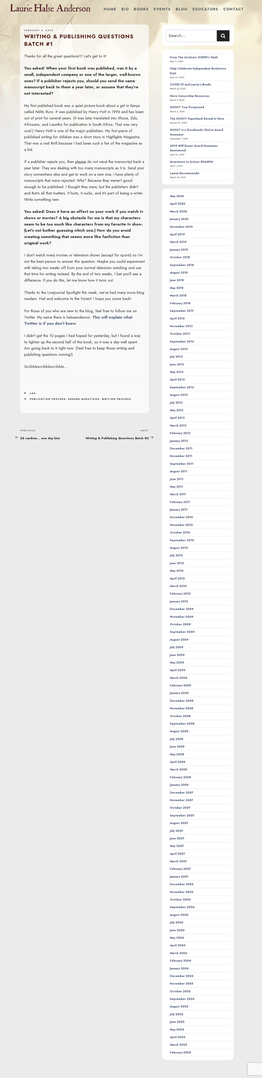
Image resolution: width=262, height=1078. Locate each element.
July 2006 (176, 922)
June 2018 (177, 280)
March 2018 (178, 295)
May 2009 (177, 662)
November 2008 (181, 708)
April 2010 (177, 578)
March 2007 (178, 861)
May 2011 (176, 487)
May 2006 (177, 938)
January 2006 (179, 968)
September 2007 (182, 815)
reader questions (83, 399)
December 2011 (181, 448)
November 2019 (181, 227)
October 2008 (180, 716)
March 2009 (178, 678)
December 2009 (182, 609)
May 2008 (177, 754)
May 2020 (177, 196)
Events (162, 9)
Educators (205, 9)
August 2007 (179, 823)
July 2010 (176, 555)
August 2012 (179, 395)
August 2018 (179, 273)
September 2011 (181, 464)
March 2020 (178, 211)
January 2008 (179, 785)
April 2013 (177, 379)
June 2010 (177, 563)
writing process (116, 399)
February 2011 (180, 502)
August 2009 (179, 640)
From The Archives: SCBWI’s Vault (194, 57)
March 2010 (178, 586)
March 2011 (178, 494)
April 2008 (177, 762)
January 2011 (178, 510)
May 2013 (176, 372)
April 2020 (177, 204)
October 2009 (180, 624)
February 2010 (180, 594)
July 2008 (176, 739)
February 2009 (180, 685)
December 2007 (181, 793)
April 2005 (177, 1037)
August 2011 (178, 471)
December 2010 (181, 517)
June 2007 (177, 838)
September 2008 (182, 724)
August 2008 (179, 731)
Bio (125, 9)
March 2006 (178, 953)
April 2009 (177, 670)
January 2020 (179, 219)
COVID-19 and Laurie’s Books (190, 84)
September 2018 (182, 265)
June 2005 (177, 1022)
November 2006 (181, 892)
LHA (33, 393)
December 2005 (181, 976)
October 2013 (180, 334)
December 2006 (182, 884)
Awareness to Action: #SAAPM (191, 162)
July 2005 (176, 1014)
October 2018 (180, 257)
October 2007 (180, 808)
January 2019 (179, 250)
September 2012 (182, 387)
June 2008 (177, 746)
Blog (182, 9)
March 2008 (178, 769)
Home (110, 9)
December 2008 (181, 701)
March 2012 (178, 425)
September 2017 (182, 311)
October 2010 (180, 532)
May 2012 (176, 410)
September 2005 (182, 999)
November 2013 (181, 326)
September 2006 (182, 907)
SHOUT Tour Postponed (187, 107)
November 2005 (181, 983)
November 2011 (181, 456)
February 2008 (180, 777)
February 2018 (180, 303)
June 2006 (177, 930)
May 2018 (176, 288)
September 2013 (182, 341)
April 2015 (177, 318)
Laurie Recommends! (184, 173)
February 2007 (180, 869)
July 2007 (176, 831)
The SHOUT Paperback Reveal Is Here (197, 119)
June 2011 (176, 479)
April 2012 (177, 418)
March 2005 (178, 1045)
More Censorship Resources (189, 96)
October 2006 (180, 899)
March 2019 (178, 242)
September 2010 (182, 540)
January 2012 (179, 441)
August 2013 (179, 349)
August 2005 (179, 1006)
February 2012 (180, 433)
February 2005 (180, 1052)
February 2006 (180, 961)
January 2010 (179, 601)
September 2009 (182, 632)
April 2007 (177, 854)
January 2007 (179, 877)
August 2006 (179, 915)
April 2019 (177, 234)
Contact (233, 9)
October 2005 (180, 991)
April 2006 (177, 945)
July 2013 (176, 357)
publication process (48, 399)
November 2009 (181, 617)
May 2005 (177, 1029)
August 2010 (179, 548)
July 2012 (176, 403)
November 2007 (181, 800)
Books (141, 9)
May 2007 (177, 846)
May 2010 (177, 571)
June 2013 (177, 364)
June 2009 (177, 655)
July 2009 (176, 647)
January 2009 (179, 693)
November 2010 (181, 525)
